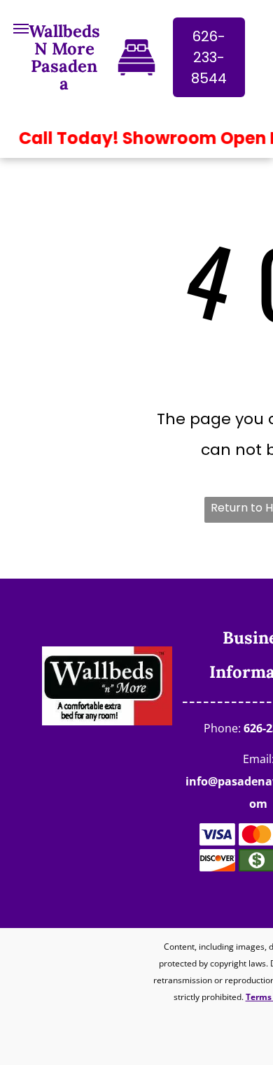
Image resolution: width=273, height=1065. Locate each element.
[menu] (21, 29)
